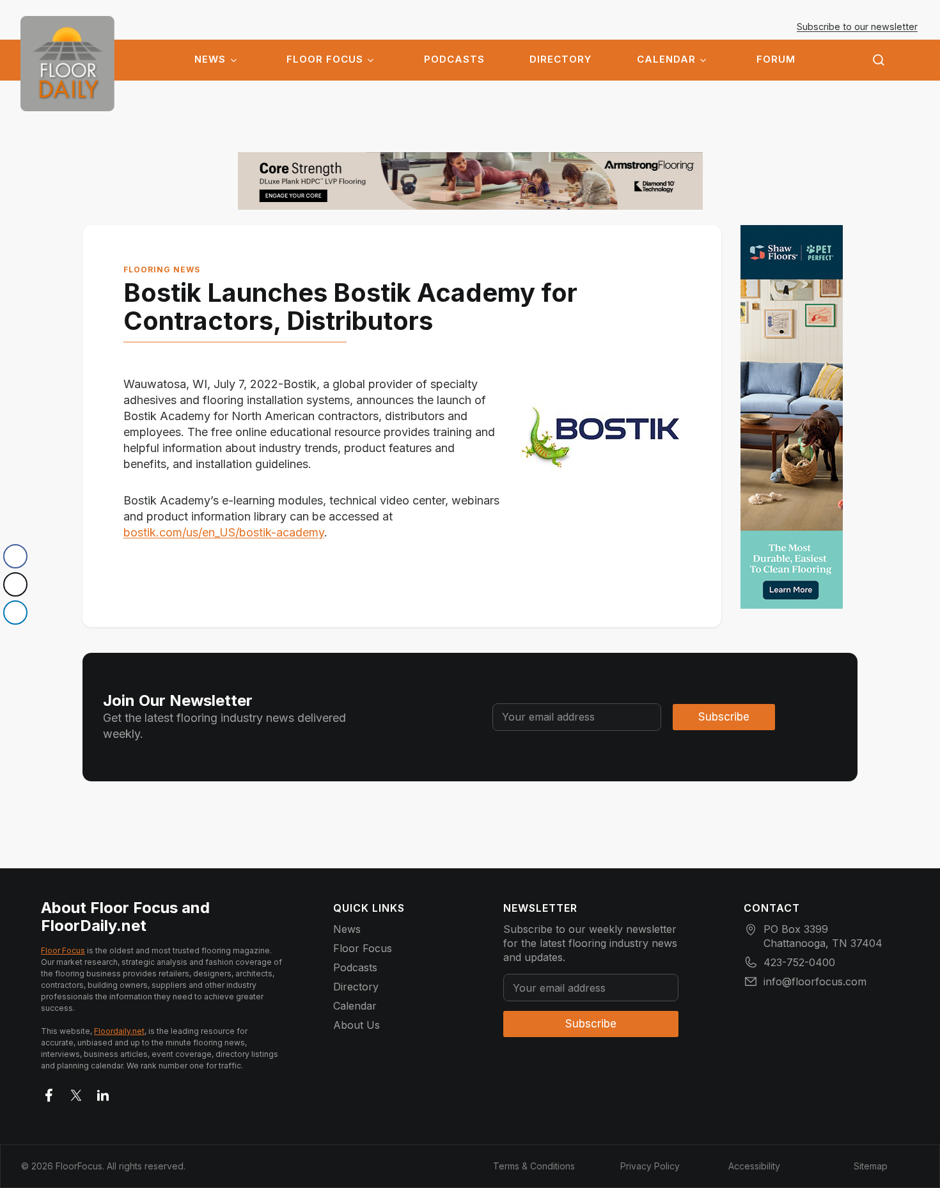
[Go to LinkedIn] (103, 1093)
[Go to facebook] (49, 1093)
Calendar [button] (666, 59)
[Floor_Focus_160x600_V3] (470, 181)
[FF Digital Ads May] (791, 417)
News (210, 59)
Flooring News (161, 269)
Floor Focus (324, 59)
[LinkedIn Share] (15, 612)
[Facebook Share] (15, 556)
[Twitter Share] (15, 584)
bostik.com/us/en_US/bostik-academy (223, 532)
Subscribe (723, 716)
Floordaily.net (119, 1031)
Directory (560, 59)
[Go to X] (76, 1093)
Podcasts (454, 59)
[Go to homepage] (67, 63)
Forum (775, 59)
